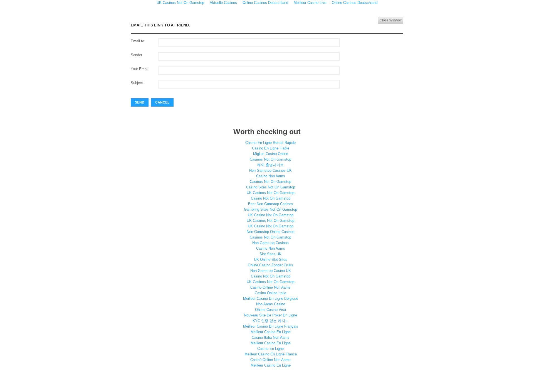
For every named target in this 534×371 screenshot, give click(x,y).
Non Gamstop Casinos (270, 243)
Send (139, 102)
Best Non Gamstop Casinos (270, 204)
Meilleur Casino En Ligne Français (270, 326)
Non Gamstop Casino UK (270, 271)
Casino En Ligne (270, 349)
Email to (137, 41)
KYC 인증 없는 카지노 (271, 321)
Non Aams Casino (270, 304)
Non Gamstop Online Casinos (271, 232)
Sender (136, 55)
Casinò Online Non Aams (270, 360)
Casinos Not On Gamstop (270, 159)
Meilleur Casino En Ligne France (270, 354)
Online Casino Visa (270, 310)
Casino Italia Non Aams (271, 337)
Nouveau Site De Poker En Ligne (270, 315)
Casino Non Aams (270, 176)
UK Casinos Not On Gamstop (270, 193)
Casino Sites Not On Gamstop (270, 187)
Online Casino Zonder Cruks (270, 265)
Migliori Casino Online (270, 154)
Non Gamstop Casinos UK (270, 170)
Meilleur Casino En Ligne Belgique (270, 298)
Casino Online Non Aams (270, 287)
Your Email (139, 69)
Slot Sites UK (270, 254)
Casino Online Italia (270, 293)
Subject (137, 83)
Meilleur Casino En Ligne (271, 332)
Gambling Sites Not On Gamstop (270, 209)
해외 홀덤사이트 (270, 165)
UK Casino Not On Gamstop (270, 215)
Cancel (162, 102)
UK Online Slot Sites (270, 259)
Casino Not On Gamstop (270, 198)
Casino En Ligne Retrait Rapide (270, 143)
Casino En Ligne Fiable (270, 148)
